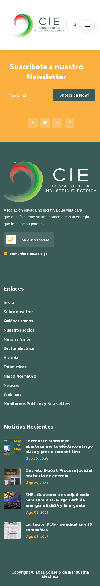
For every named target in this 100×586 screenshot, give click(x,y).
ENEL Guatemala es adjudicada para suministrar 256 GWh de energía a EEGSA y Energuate (57, 500)
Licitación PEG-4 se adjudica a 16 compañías (58, 527)
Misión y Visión (18, 340)
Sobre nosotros (18, 312)
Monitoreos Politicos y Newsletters (37, 404)
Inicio (9, 303)
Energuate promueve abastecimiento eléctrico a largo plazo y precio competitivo (59, 447)
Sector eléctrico (19, 349)
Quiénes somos (18, 321)
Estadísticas (15, 367)
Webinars (12, 395)
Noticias (11, 386)
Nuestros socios (19, 330)
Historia (11, 358)
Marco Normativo (20, 376)
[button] (88, 25)
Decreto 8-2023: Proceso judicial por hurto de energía (58, 473)
